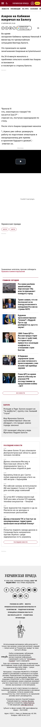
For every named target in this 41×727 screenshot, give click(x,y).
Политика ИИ (11, 609)
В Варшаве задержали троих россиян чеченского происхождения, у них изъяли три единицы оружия (28, 362)
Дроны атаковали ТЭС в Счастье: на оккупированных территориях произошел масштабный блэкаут (20, 521)
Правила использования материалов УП (20, 607)
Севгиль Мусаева (27, 701)
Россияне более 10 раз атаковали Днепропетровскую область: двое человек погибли (20, 452)
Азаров (13, 229)
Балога (5, 229)
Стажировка (28, 615)
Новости (5, 9)
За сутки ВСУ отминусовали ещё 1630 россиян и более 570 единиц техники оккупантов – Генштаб (19, 499)
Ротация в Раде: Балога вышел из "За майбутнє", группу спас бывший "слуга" (20, 411)
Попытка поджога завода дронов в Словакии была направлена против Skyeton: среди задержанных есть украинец (20, 533)
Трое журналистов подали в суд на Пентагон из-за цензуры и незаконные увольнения (20, 510)
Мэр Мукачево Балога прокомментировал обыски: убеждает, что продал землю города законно (17, 422)
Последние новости (13, 445)
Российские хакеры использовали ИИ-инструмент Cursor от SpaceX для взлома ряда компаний (20, 488)
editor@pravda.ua (27, 705)
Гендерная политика (26, 609)
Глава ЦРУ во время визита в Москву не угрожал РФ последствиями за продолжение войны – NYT (27, 380)
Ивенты (28, 604)
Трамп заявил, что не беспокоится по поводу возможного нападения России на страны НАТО (27, 304)
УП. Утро (25, 9)
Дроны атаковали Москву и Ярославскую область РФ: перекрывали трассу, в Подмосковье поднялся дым (17, 465)
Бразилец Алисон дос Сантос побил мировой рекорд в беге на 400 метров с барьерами (19, 477)
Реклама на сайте (16, 604)
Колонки (34, 9)
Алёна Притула (28, 703)
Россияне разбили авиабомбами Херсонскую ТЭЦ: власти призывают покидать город (26, 289)
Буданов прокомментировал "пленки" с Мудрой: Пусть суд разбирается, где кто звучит (28, 321)
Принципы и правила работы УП (20, 612)
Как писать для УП (15, 615)
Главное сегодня (11, 280)
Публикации (15, 9)
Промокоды (20, 618)
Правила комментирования (13, 271)
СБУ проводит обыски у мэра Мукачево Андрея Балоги (17, 431)
